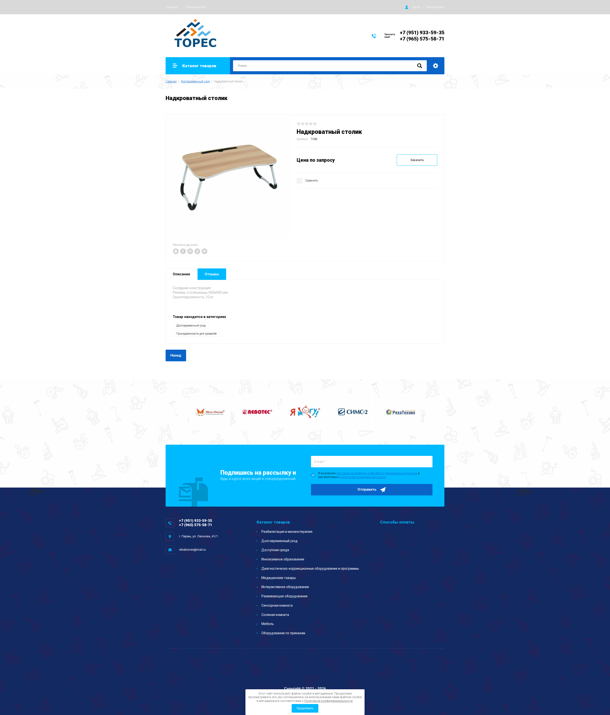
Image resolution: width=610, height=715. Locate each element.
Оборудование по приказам (283, 633)
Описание (181, 274)
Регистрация (435, 7)
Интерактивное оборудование (285, 587)
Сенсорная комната (277, 605)
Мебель (267, 624)
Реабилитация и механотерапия (286, 532)
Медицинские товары (278, 578)
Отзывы (212, 274)
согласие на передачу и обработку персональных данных (376, 473)
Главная (172, 7)
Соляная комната (275, 615)
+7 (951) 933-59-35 (422, 32)
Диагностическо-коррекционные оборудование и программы (310, 568)
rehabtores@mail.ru (192, 549)
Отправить (366, 489)
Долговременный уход (195, 81)
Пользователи (196, 7)
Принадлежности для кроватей (196, 333)
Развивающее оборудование (284, 596)
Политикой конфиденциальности (363, 477)
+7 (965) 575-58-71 (422, 39)
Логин (416, 7)
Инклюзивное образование (282, 559)
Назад (175, 355)
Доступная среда (275, 550)
